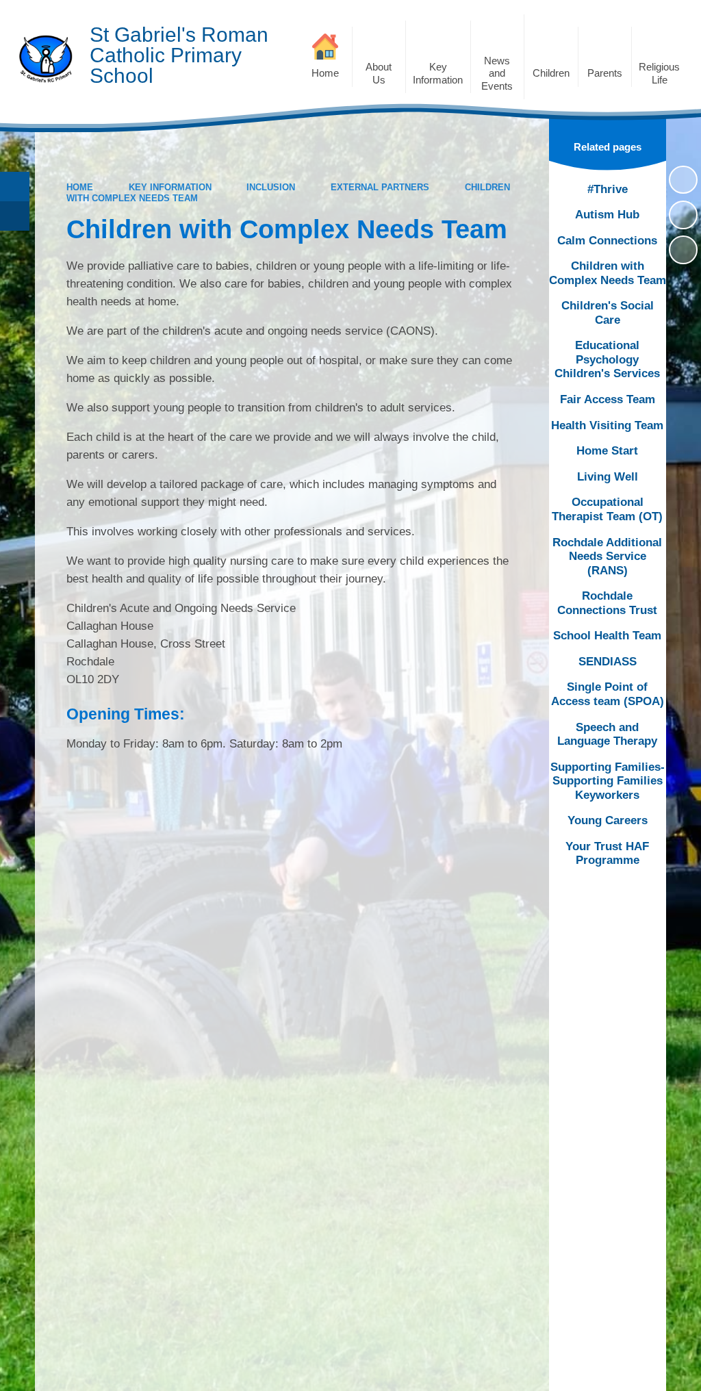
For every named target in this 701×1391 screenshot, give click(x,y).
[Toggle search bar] (14, 186)
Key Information (170, 187)
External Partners (380, 187)
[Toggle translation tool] (14, 216)
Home (79, 187)
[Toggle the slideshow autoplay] (683, 180)
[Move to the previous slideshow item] (683, 215)
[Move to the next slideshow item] (683, 249)
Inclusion (270, 187)
